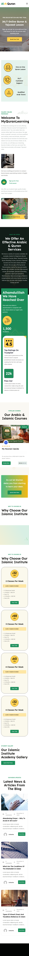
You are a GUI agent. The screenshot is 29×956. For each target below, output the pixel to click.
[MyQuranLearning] (8, 3)
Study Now (6, 463)
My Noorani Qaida (10, 449)
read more (21, 834)
